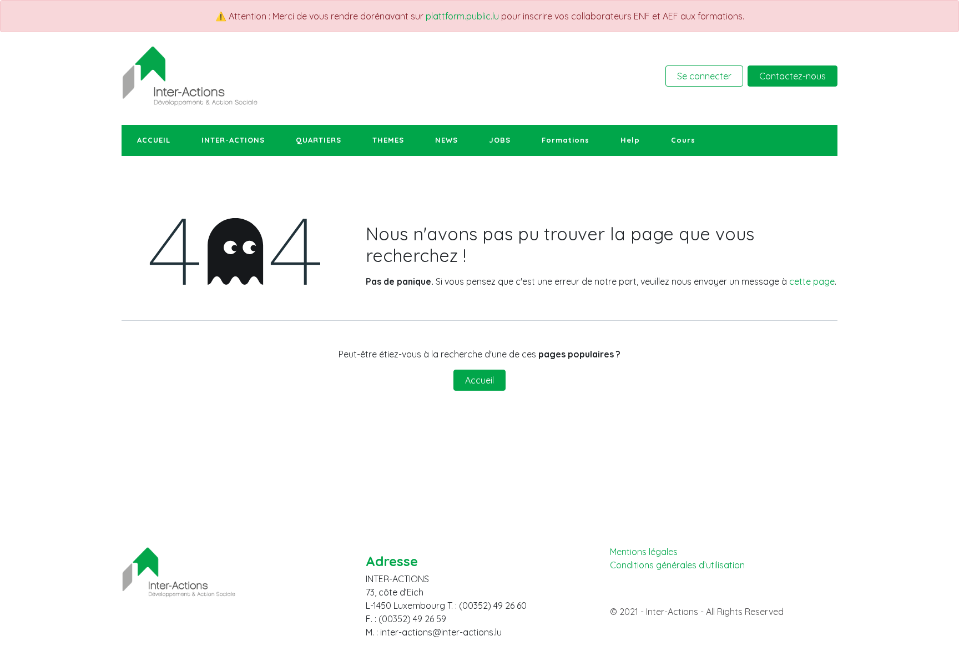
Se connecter (704, 76)
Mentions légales (644, 551)
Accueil (479, 380)
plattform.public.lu (462, 16)
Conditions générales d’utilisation (677, 565)
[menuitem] (154, 140)
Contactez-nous (792, 76)
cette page (812, 281)
